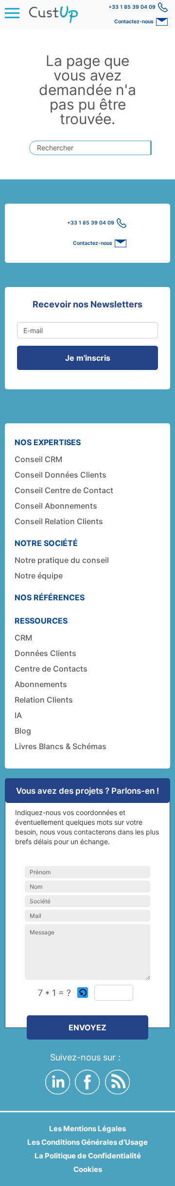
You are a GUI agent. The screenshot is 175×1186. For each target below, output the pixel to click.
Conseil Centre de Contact (64, 490)
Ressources (41, 620)
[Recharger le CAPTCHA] (82, 992)
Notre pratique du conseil (62, 560)
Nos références (50, 597)
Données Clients (45, 653)
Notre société (46, 543)
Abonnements (41, 684)
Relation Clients (44, 700)
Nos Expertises (48, 442)
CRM (23, 637)
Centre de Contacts (51, 668)
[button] (83, 992)
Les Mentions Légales (87, 1128)
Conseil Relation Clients (59, 521)
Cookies (87, 1169)
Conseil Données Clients (60, 475)
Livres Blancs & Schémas (60, 746)
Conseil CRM (38, 459)
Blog (23, 731)
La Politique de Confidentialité (88, 1155)
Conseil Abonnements (56, 506)
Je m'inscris (87, 358)
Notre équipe (39, 575)
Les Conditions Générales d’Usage (87, 1142)
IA (18, 715)
